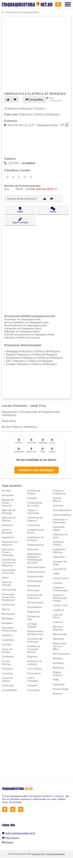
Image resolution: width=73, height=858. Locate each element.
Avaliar (53, 211)
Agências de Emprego (9, 511)
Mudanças (58, 667)
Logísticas (58, 609)
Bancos (6, 609)
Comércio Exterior (7, 679)
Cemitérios (8, 656)
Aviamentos (8, 604)
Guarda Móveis (57, 499)
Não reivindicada (55, 99)
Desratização (34, 581)
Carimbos (7, 635)
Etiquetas (32, 656)
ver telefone (28, 163)
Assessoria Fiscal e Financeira (8, 552)
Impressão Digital (59, 528)
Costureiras (33, 525)
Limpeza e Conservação (60, 589)
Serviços (6, 490)
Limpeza (57, 582)
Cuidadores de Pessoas (35, 538)
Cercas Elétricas (6, 662)
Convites (32, 498)
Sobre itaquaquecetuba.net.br (20, 833)
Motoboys (58, 663)
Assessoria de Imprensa (10, 543)
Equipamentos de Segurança (35, 633)
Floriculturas (34, 673)
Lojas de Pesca (57, 616)
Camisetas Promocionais (9, 629)
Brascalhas (9, 420)
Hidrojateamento (62, 510)
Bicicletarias (8, 613)
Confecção (8, 685)
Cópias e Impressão (33, 511)
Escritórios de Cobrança (35, 640)
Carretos (7, 644)
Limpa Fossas (61, 578)
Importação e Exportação (60, 521)
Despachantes (35, 576)
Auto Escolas (9, 589)
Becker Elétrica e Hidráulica (19, 426)
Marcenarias (60, 634)
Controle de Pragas (33, 492)
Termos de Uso (38, 854)
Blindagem (8, 618)
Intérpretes (59, 556)
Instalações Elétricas (59, 551)
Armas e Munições (7, 531)
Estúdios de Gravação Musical (33, 649)
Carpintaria (8, 639)
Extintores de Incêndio (34, 662)
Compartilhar (35, 99)
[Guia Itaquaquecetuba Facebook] (5, 809)
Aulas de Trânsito (7, 583)
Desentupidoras (36, 571)
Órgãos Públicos (57, 673)
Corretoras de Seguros (35, 519)
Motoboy (58, 658)
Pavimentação (61, 689)
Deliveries (32, 549)
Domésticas (33, 585)
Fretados (32, 685)
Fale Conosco (12, 837)
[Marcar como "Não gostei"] (15, 99)
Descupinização (36, 567)
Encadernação (35, 602)
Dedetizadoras (35, 544)
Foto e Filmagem (32, 679)
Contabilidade (9, 690)
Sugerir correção (20, 222)
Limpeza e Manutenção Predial (60, 597)
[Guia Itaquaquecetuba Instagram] (21, 809)
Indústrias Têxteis (58, 543)
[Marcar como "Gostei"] (8, 99)
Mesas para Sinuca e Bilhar (59, 646)
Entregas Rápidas (32, 625)
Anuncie (9, 842)
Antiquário (7, 525)
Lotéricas (58, 622)
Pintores (57, 693)
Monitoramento (61, 653)
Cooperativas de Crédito (34, 504)
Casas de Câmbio (7, 650)
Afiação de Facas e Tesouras (8, 502)
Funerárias (33, 690)
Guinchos (58, 505)
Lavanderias (60, 568)
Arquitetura (8, 537)
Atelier (5, 577)
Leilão (56, 573)
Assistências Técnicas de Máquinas (9, 562)
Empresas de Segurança (34, 596)
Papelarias (59, 684)
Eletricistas (33, 590)
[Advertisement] (36, 53)
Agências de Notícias (9, 519)
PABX (56, 679)
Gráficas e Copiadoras (59, 492)
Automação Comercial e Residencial (8, 597)
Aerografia (7, 495)
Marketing (58, 638)
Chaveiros (7, 668)
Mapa (20, 211)
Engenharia (33, 611)
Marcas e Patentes (58, 628)
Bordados (7, 623)
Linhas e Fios (60, 605)
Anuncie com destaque (36, 470)
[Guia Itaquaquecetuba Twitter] (13, 809)
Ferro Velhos (34, 668)
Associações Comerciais (9, 571)
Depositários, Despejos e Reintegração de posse (34, 558)
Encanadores (34, 607)
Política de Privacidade (55, 854)
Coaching (7, 673)
